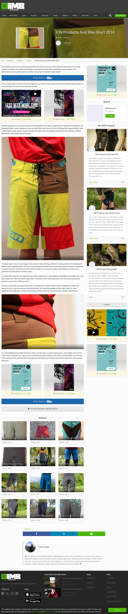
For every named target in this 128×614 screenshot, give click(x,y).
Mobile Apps (111, 583)
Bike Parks (85, 15)
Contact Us (90, 587)
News (24, 15)
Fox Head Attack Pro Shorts (40, 490)
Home (4, 15)
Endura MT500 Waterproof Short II (43, 516)
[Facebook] (3, 594)
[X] (7, 594)
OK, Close (117, 610)
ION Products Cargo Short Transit (14, 438)
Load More (107, 304)
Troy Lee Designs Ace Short (12, 464)
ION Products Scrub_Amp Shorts (42, 438)
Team (109, 587)
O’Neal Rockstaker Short (11, 516)
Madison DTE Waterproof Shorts (71, 464)
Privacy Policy (112, 597)
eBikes (55, 15)
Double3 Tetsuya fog (38, 464)
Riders (74, 15)
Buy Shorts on (40, 78)
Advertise (110, 578)
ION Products (110, 108)
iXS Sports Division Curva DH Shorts (72, 516)
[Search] (110, 15)
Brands (65, 15)
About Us (90, 583)
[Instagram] (12, 594)
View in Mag (26, 119)
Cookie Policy (111, 592)
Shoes (91, 297)
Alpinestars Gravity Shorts (69, 438)
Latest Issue (13, 15)
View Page (110, 115)
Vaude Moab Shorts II (10, 490)
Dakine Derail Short (66, 490)
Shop (95, 15)
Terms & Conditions (113, 601)
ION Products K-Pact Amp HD (106, 154)
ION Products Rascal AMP (106, 269)
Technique (44, 15)
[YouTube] (17, 594)
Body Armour (93, 182)
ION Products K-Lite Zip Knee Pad (107, 213)
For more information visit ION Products (44, 409)
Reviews (33, 15)
